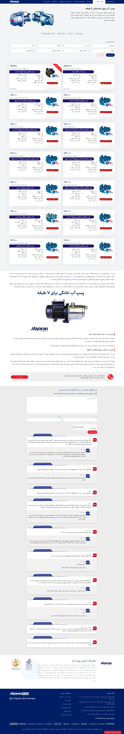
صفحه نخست (79, 33)
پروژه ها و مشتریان (79, 1)
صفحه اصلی (110, 1)
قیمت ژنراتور (67, 711)
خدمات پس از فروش (65, 1)
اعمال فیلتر (110, 55)
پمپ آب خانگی (61, 33)
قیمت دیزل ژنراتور (66, 715)
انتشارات (54, 1)
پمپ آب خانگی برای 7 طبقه (48, 33)
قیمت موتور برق (66, 707)
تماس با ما (46, 1)
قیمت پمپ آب (67, 704)
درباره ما (89, 1)
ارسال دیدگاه (92, 432)
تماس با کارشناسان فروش (112, 732)
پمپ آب (70, 33)
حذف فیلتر (101, 55)
